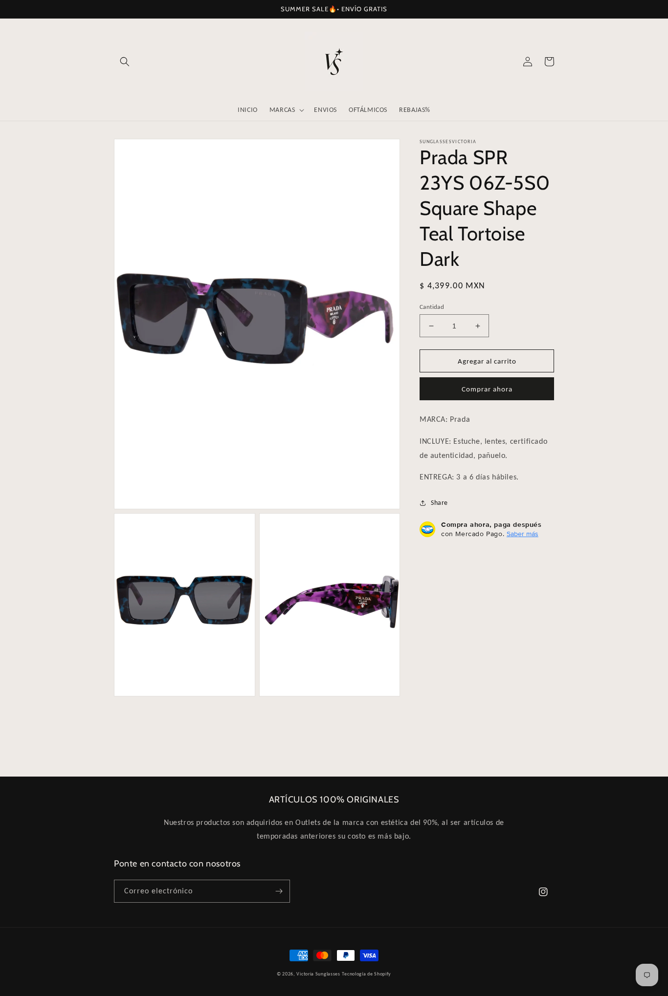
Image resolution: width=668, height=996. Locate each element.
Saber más (522, 534)
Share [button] (439, 502)
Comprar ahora (487, 389)
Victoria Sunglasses (318, 974)
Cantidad (432, 306)
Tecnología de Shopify (366, 974)
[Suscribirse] (278, 891)
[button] (124, 61)
